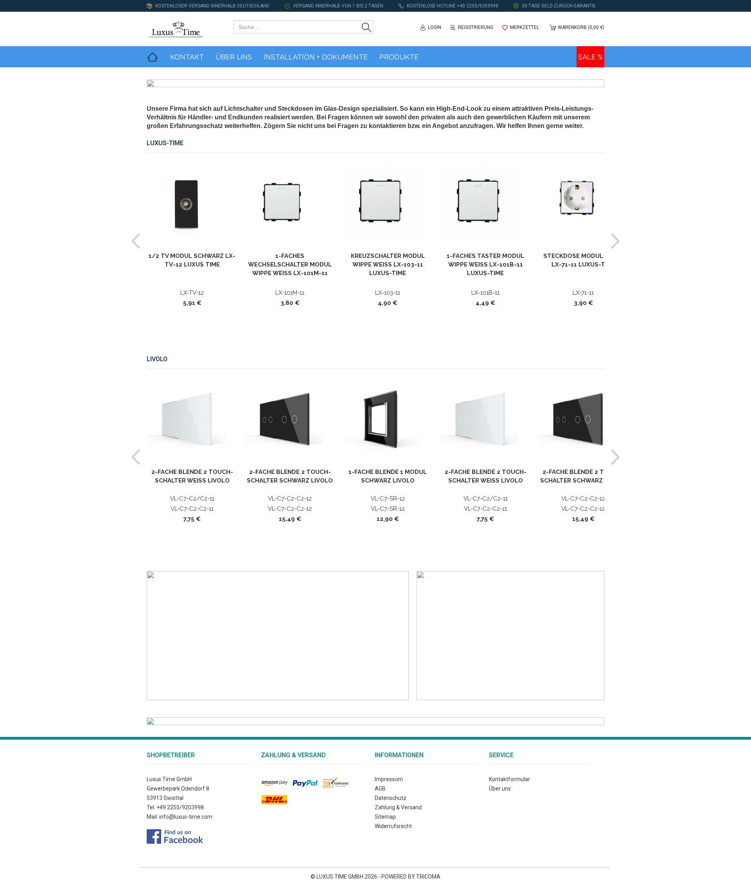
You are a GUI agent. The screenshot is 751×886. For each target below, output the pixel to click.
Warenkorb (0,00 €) (581, 27)
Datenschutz (390, 798)
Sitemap (385, 817)
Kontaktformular (509, 779)
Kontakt (187, 57)
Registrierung (475, 27)
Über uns (500, 788)
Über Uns (234, 57)
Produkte (399, 57)
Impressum (389, 779)
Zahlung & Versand (398, 807)
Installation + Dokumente (316, 57)
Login (434, 27)
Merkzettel (524, 27)
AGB (380, 788)
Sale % (590, 57)
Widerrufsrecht (393, 826)
